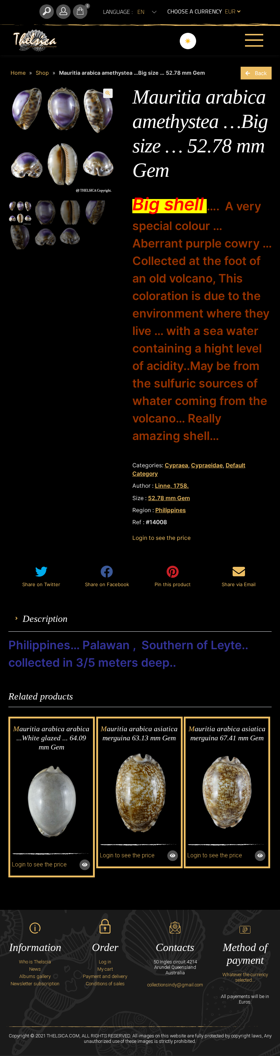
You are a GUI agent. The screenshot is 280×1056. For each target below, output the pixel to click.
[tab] (45, 618)
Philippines (170, 510)
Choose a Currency (194, 11)
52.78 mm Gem (169, 498)
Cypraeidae (207, 465)
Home (18, 73)
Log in (105, 962)
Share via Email (239, 584)
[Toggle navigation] (254, 40)
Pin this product (173, 584)
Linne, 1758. (172, 485)
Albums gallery (35, 976)
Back (261, 73)
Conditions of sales (105, 983)
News (35, 969)
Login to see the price (161, 537)
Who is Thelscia (35, 962)
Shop (42, 73)
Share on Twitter (41, 584)
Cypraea (176, 465)
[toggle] (46, 11)
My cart (105, 969)
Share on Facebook (107, 584)
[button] (108, 93)
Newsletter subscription (35, 983)
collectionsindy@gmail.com (175, 984)
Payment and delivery (105, 976)
